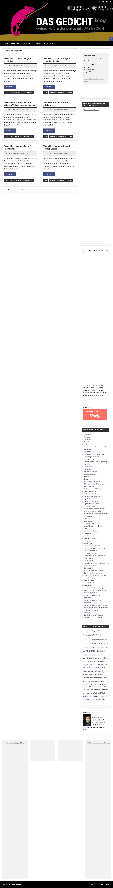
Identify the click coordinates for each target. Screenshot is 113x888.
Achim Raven (86, 631)
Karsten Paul (89, 667)
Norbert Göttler (90, 684)
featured (90, 651)
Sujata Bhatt (85, 689)
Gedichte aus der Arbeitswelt (93, 489)
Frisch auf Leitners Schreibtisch (94, 484)
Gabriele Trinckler (89, 658)
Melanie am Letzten (90, 538)
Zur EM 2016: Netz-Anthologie (93, 615)
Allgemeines (88, 434)
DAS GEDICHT (94, 390)
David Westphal (97, 647)
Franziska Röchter (92, 655)
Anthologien (88, 439)
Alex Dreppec (92, 631)
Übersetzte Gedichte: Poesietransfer (95, 575)
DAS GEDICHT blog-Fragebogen (94, 454)
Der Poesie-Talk (89, 459)
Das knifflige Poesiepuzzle (92, 457)
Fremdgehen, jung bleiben (92, 481)
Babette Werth (94, 639)
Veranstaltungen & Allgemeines (94, 578)
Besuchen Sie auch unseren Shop (93, 385)
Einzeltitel (87, 476)
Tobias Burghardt (94, 689)
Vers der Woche (89, 580)
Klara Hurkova (99, 667)
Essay (86, 479)
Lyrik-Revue (87, 533)
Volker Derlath (101, 696)
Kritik (85, 518)
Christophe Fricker (102, 639)
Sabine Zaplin (96, 686)
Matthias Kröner (98, 674)
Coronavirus (97, 643)
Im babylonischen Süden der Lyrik (94, 508)
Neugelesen (88, 543)
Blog (4, 43)
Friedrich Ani (99, 655)
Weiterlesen (9, 86)
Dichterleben (88, 466)
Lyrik (6, 92)
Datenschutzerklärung (105, 884)
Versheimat (87, 585)
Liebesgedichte (89, 521)
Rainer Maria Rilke (87, 686)
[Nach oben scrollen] (109, 884)
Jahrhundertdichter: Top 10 (92, 511)
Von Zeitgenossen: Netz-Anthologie (95, 590)
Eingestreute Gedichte (91, 471)
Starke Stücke (103, 686)
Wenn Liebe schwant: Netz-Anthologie (21, 92)
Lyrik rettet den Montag (91, 531)
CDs (85, 444)
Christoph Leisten (86, 644)
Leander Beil (86, 671)
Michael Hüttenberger (96, 681)
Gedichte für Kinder (90, 491)
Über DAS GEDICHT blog (20, 43)
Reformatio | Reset (90, 553)
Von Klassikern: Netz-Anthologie (94, 588)
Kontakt (60, 43)
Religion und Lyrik (89, 560)
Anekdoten (87, 437)
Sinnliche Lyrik (88, 568)
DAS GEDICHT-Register (42, 43)
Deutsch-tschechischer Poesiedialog (95, 462)
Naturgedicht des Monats (92, 541)
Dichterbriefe (88, 464)
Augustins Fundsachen (91, 442)
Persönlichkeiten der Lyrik (92, 546)
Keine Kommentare (22, 66)
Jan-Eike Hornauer (95, 661)
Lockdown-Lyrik (89, 523)
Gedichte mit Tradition (91, 494)
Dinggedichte (88, 469)
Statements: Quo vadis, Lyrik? (93, 573)
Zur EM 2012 (88, 612)
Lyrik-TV (86, 536)
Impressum (94, 884)
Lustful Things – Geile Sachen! (93, 526)
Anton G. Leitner (99, 395)
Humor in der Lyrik (89, 506)
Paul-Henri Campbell (100, 684)
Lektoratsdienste (88, 392)
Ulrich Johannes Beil (88, 693)
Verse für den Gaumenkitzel (92, 583)
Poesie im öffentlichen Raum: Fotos (95, 548)
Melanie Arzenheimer (92, 678)
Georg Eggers (98, 658)
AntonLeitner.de (97, 720)
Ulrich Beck (105, 689)
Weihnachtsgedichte (90, 593)
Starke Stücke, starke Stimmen (93, 570)
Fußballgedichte (89, 486)
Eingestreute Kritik (89, 474)
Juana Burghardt (97, 664)
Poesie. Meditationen (90, 551)
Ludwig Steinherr (88, 675)
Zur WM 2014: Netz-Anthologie (93, 617)
